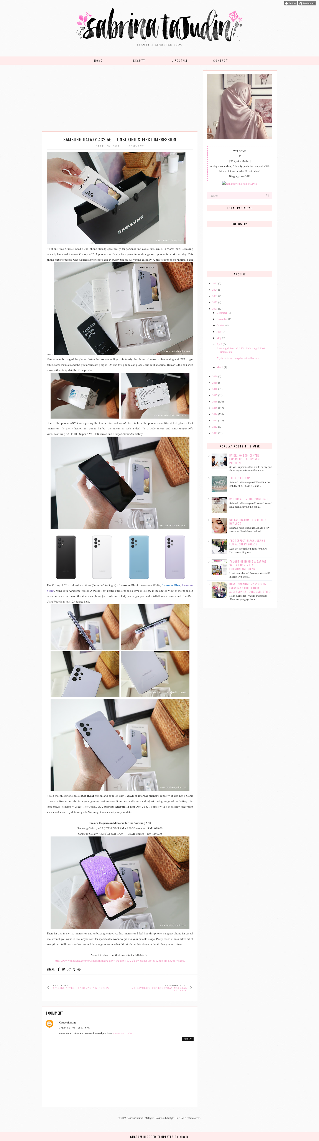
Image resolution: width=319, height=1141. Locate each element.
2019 (214, 382)
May (219, 337)
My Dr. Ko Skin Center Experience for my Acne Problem (245, 459)
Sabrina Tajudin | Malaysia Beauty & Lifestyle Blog (153, 1117)
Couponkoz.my (67, 1022)
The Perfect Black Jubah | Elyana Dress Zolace (247, 542)
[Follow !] (290, 4)
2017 (214, 395)
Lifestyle (180, 60)
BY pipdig (182, 1136)
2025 (214, 283)
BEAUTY (139, 60)
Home (98, 60)
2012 (214, 426)
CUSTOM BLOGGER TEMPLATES (152, 1136)
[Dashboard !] (307, 4)
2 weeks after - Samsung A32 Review (81, 988)
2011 (214, 433)
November (222, 319)
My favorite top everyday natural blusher (238, 358)
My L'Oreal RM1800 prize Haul (249, 499)
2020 (214, 376)
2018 (214, 389)
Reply (188, 1039)
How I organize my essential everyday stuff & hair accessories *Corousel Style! (250, 587)
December (222, 312)
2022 (214, 302)
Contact (220, 60)
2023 (214, 296)
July (219, 331)
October (221, 325)
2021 (214, 308)
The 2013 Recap (239, 478)
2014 (214, 414)
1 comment (134, 146)
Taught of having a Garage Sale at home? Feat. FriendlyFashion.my (247, 565)
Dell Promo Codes (122, 1033)
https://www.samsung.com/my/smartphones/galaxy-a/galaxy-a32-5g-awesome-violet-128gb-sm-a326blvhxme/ (120, 960)
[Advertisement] (119, 100)
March (220, 367)
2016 (214, 401)
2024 (214, 289)
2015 (214, 407)
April (219, 344)
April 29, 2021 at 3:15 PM (74, 1028)
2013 (214, 420)
